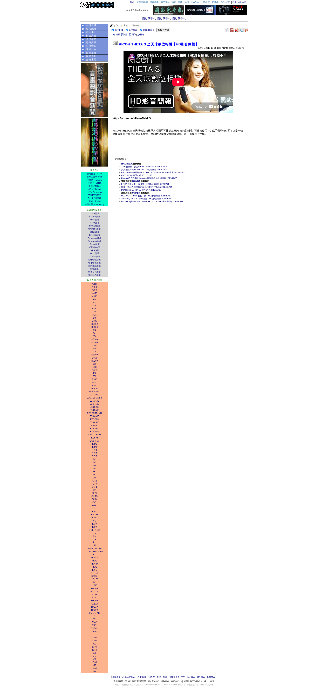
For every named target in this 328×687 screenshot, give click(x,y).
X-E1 (94, 625)
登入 (234, 2)
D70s (94, 358)
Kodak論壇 (95, 232)
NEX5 (94, 567)
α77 (94, 665)
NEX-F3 (94, 579)
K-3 (94, 521)
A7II (94, 299)
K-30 (94, 524)
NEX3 (94, 561)
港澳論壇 (94, 269)
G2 (94, 462)
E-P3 (94, 447)
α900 (94, 668)
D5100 (94, 339)
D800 (94, 367)
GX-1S (94, 496)
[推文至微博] (237, 30)
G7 (94, 468)
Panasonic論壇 (94, 238)
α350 (94, 650)
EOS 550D (94, 410)
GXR (94, 505)
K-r (94, 536)
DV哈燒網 (141, 677)
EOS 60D (94, 419)
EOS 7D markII (94, 435)
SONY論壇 (94, 223)
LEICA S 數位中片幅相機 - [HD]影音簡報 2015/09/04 (145, 184)
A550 (94, 296)
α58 (94, 659)
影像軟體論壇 (94, 259)
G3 (94, 465)
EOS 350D (94, 401)
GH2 (94, 481)
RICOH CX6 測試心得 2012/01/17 (136, 175)
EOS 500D (94, 407)
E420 (94, 382)
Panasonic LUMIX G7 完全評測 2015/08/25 (141, 190)
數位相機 (119, 30)
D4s (94, 333)
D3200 (94, 327)
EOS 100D (94, 395)
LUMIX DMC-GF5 (94, 551)
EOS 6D (94, 425)
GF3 (95, 474)
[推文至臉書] (227, 30)
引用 (118, 34)
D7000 (94, 355)
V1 (94, 619)
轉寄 (142, 34)
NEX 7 (95, 554)
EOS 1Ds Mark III (94, 398)
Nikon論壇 (94, 219)
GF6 (95, 478)
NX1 (94, 582)
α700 (94, 662)
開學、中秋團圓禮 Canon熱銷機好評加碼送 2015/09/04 (146, 187)
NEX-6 (94, 576)
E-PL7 (94, 456)
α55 (94, 653)
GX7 (94, 502)
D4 (94, 330)
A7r (94, 302)
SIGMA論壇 (94, 256)
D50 (95, 336)
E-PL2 (94, 450)
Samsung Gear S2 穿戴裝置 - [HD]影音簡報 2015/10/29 (146, 198)
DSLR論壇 (94, 213)
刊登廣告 (211, 677)
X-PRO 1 (94, 628)
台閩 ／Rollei (94, 201)
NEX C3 (94, 558)
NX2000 (94, 604)
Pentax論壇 (94, 226)
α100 (94, 637)
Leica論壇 (94, 250)
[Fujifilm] (231, 14)
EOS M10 (94, 441)
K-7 (94, 533)
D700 (94, 352)
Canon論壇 (94, 216)
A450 (94, 293)
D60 (95, 345)
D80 (95, 364)
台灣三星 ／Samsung (94, 204)
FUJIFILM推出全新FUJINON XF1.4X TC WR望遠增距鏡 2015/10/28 (152, 201)
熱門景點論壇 (94, 266)
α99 (94, 671)
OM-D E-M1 (94, 613)
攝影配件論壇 (94, 275)
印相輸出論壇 (94, 263)
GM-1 (94, 487)
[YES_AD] (94, 165)
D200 (94, 312)
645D (94, 290)
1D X (94, 287)
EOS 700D (94, 428)
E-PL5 (94, 453)
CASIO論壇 (94, 247)
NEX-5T (94, 573)
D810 (94, 370)
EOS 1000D (94, 391)
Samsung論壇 (94, 241)
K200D (94, 514)
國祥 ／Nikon (94, 186)
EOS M (94, 438)
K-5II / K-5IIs (94, 530)
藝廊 (159, 677)
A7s (94, 305)
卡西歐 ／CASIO (94, 180)
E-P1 (94, 444)
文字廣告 (191, 677)
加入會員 (241, 2)
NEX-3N (94, 564)
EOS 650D (94, 422)
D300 (94, 321)
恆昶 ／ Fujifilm (94, 183)
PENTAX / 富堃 (94, 195)
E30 (94, 376)
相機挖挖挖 (174, 677)
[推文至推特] (241, 30)
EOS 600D (94, 416)
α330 (94, 647)
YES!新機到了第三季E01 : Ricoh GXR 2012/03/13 (144, 167)
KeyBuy (151, 677)
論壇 (165, 677)
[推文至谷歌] (232, 30)
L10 (94, 545)
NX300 (94, 610)
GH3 (94, 484)
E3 (94, 373)
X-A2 (94, 622)
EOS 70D (94, 431)
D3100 (94, 324)
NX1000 (94, 591)
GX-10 (95, 493)
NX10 (94, 585)
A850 (94, 308)
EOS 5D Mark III (94, 413)
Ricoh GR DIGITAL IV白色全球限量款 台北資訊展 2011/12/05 (149, 178)
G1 (94, 459)
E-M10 (94, 388)
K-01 (94, 511)
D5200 (94, 342)
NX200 (94, 601)
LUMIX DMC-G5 (94, 548)
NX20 (94, 597)
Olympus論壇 (94, 229)
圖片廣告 (201, 677)
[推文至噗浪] (246, 30)
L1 (94, 542)
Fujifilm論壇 (94, 235)
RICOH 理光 (149, 30)
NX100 (94, 588)
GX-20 (95, 499)
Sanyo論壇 (95, 244)
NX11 (94, 594)
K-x (94, 539)
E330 (94, 379)
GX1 (94, 490)
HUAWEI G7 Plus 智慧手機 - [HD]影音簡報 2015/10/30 (146, 196)
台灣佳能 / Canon (94, 177)
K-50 (94, 527)
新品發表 (133, 30)
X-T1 (94, 634)
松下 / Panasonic (94, 192)
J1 (94, 508)
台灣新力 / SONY (94, 174)
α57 (94, 656)
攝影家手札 (149, 18)
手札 (132, 2)
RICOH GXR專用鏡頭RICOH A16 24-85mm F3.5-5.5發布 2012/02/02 (153, 172)
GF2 (95, 471)
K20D (94, 518)
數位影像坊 (130, 677)
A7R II (94, 284)
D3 (94, 318)
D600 (94, 348)
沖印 (183, 677)
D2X (94, 315)
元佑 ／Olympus (94, 189)
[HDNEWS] (200, 14)
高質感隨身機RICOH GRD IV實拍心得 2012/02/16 (144, 169)
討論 (125, 34)
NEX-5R (94, 570)
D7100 (94, 361)
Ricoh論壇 (94, 253)
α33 (94, 644)
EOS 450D (94, 404)
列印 (134, 34)
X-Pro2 (94, 631)
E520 (94, 385)
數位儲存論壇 (94, 272)
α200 (94, 641)
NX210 (94, 607)
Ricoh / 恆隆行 (94, 198)
